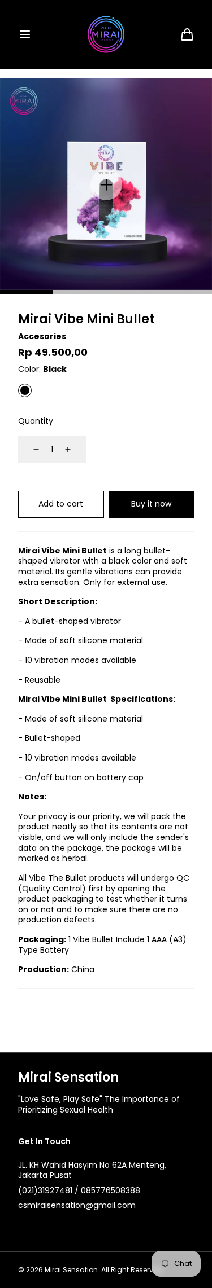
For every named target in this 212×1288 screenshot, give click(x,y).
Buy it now (151, 503)
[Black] (25, 390)
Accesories (42, 336)
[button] (25, 34)
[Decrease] (29, 449)
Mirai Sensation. (72, 1269)
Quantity (35, 421)
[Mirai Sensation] (106, 34)
